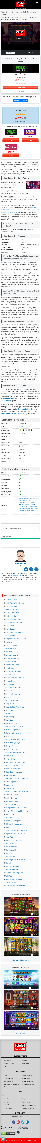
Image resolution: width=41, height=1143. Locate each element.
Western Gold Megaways (14, 873)
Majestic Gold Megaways (14, 726)
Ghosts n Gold (10, 661)
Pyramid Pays (10, 788)
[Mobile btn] (37, 3)
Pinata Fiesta (10, 775)
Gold (28, 502)
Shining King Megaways (14, 824)
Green (33, 502)
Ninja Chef (9, 756)
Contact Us (25, 1096)
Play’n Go (6, 1066)
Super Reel (9, 837)
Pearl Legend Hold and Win (15, 762)
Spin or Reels (10, 827)
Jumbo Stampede (11, 700)
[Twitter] (31, 569)
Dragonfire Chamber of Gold (15, 639)
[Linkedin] (36, 569)
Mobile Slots (26, 1078)
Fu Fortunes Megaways (13, 658)
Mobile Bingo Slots (27, 1081)
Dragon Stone (10, 635)
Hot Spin (8, 691)
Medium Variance (24, 504)
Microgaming (8, 1060)
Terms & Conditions (28, 1108)
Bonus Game (27, 500)
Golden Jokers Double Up (14, 678)
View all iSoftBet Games (20, 960)
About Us (7, 1096)
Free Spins (22, 502)
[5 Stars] (25, 114)
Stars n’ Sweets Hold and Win (16, 830)
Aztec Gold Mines (11, 606)
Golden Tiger (10, 681)
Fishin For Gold (10, 648)
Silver (32, 509)
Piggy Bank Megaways (13, 772)
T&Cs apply (22, 83)
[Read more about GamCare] (2, 1127)
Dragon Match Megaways (14, 632)
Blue (20, 500)
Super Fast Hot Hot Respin (15, 834)
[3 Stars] (20, 114)
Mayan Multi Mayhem (13, 733)
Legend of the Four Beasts (14, 707)
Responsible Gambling (29, 1105)
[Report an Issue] (32, 52)
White (24, 511)
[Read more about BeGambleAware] (11, 1127)
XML (8, 1105)
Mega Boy (9, 736)
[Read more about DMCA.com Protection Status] (8, 1133)
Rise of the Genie (11, 804)
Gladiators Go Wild (12, 665)
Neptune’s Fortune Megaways (16, 752)
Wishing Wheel (10, 882)
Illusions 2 (9, 697)
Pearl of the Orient (12, 765)
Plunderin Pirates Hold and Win (16, 778)
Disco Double (10, 629)
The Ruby (8, 863)
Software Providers (28, 1084)
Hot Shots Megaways (13, 687)
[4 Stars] (22, 114)
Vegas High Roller (11, 869)
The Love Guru (10, 856)
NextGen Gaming (9, 1063)
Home (5, 1075)
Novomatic (25, 1063)
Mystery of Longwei (12, 749)
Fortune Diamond (11, 655)
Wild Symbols (31, 511)
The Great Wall (10, 850)
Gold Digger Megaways (13, 671)
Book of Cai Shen (11, 609)
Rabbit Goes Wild (11, 795)
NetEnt (24, 1060)
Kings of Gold (10, 704)
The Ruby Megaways (12, 866)
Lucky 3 (8, 713)
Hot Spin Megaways (12, 694)
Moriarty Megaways (12, 743)
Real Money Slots (9, 1081)
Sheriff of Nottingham (13, 821)
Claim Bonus (20, 87)
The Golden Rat (11, 847)
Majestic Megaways (12, 730)
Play (11, 140)
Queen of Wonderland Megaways (17, 791)
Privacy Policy (8, 1108)
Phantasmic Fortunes (12, 769)
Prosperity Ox (10, 785)
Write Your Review (20, 101)
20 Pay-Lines (23, 498)
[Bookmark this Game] (29, 52)
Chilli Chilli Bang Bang (13, 619)
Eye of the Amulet (11, 645)
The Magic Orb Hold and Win (15, 860)
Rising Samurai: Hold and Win (16, 808)
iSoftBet (21, 427)
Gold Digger (9, 668)
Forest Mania (10, 652)
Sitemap (6, 1102)
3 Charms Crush (11, 600)
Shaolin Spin (9, 817)
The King (8, 853)
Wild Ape (8, 876)
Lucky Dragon (10, 717)
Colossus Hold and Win (13, 622)
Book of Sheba (10, 616)
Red (35, 506)
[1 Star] (16, 114)
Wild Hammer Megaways (14, 879)
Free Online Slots (9, 1078)
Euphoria (8, 642)
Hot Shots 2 (9, 684)
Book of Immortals (12, 613)
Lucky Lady (9, 720)
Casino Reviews (27, 1075)
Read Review (20, 91)
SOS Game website (15, 575)
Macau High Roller (12, 723)
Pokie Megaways (11, 782)
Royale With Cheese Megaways (16, 811)
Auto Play (32, 498)
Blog (23, 1099)
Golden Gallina (10, 674)
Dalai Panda (9, 626)
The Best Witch (10, 843)
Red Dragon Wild (11, 801)
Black (37, 498)
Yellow (21, 513)
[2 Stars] (18, 114)
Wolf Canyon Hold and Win (15, 886)
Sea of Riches (10, 814)
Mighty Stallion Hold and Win (15, 739)
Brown (34, 500)
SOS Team (7, 1099)
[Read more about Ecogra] (23, 1127)
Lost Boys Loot (10, 710)
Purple (31, 506)
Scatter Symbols (24, 509)
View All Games (20, 1033)
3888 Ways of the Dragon (14, 603)
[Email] (26, 569)
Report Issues (26, 1102)
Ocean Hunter (10, 759)
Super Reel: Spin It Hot (13, 840)
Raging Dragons (11, 798)
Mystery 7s (9, 746)
